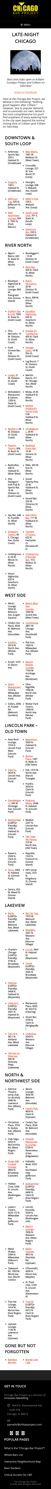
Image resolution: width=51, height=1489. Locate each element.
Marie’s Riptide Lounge (29, 664)
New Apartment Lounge (14, 215)
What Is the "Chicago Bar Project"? (24, 1448)
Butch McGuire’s (31, 282)
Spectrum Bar (31, 231)
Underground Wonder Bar (32, 557)
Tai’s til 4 (12, 1033)
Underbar (31, 1033)
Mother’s (12, 428)
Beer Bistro (31, 151)
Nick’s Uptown (30, 1250)
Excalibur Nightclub (31, 313)
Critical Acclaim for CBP (18, 1474)
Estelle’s (12, 642)
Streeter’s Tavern (13, 533)
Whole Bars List (13, 1455)
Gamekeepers (14, 802)
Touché (29, 1301)
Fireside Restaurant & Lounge (31, 1141)
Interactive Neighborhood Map (22, 1461)
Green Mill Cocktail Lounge (13, 1164)
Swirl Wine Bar (31, 517)
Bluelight (30, 930)
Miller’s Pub (32, 198)
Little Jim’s (13, 1003)
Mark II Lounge (29, 1228)
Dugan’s (12, 182)
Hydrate (12, 982)
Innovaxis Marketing (16, 1398)
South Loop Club (32, 214)
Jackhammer (32, 1183)
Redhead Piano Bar (31, 447)
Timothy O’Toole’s (30, 533)
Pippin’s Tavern (12, 447)
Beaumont (31, 739)
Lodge (11, 375)
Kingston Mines (30, 802)
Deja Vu (12, 769)
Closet (29, 963)
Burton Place (29, 758)
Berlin (11, 913)
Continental (32, 622)
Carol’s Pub (32, 1108)
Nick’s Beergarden (14, 686)
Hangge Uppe (30, 349)
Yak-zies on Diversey (14, 1055)
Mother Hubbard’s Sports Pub (31, 408)
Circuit (29, 949)
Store (11, 869)
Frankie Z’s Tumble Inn (32, 332)
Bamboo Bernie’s (12, 1361)
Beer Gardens (12, 1468)
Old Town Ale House (31, 838)
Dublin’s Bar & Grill (14, 313)
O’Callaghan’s (32, 430)
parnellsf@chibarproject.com (24, 1424)
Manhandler (14, 819)
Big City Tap (32, 913)
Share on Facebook (25, 92)
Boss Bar (30, 267)
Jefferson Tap (13, 200)
